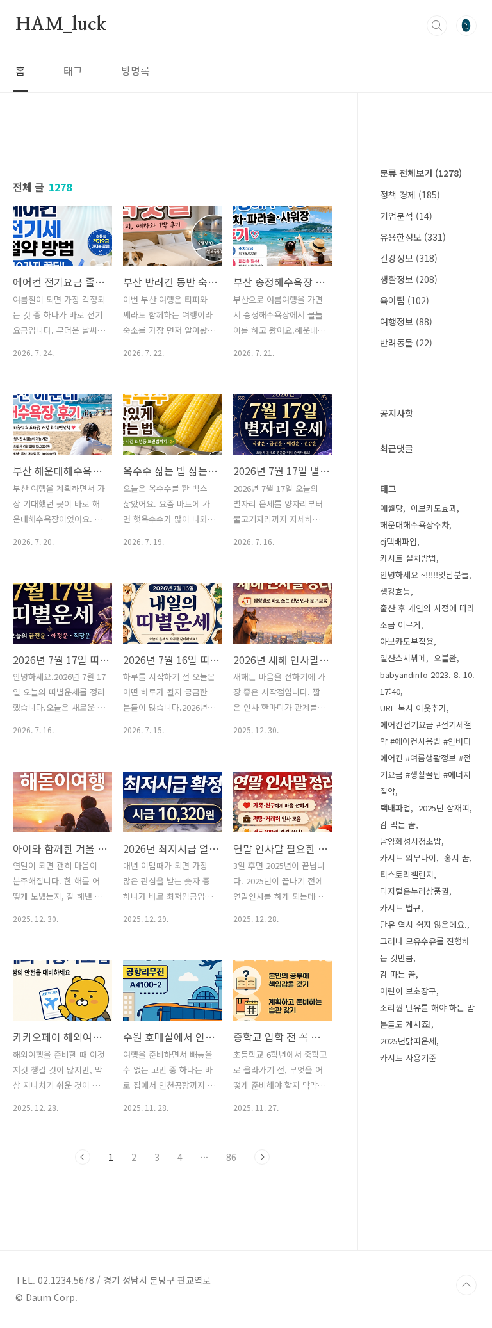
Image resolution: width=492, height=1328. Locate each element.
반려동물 (406, 342)
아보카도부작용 (407, 641)
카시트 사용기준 (408, 1057)
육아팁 (404, 300)
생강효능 (395, 591)
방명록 (135, 70)
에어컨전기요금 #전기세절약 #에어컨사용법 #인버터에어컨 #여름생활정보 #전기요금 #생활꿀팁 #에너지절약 (426, 757)
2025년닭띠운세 (408, 1041)
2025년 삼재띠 (444, 808)
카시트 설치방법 (408, 558)
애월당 (391, 508)
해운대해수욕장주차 (414, 525)
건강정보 (409, 258)
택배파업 (395, 808)
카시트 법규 (400, 908)
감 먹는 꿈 (398, 824)
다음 (262, 1157)
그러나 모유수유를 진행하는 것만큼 (425, 949)
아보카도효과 (434, 508)
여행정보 (406, 321)
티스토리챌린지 (407, 874)
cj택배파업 (398, 541)
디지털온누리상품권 (414, 891)
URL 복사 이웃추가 (413, 708)
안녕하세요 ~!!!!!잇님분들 (424, 575)
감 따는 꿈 (398, 974)
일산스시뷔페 (403, 658)
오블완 (445, 658)
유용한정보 (413, 237)
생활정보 (409, 279)
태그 (73, 70)
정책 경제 (410, 194)
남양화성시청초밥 (410, 841)
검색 (437, 25)
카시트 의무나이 (408, 858)
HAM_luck (60, 25)
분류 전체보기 (421, 172)
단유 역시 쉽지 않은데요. (423, 924)
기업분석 (406, 215)
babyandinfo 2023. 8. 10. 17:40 (427, 682)
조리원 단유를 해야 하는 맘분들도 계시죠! (427, 1015)
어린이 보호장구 (408, 991)
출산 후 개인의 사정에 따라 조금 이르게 (427, 616)
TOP (466, 1285)
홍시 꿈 (457, 858)
